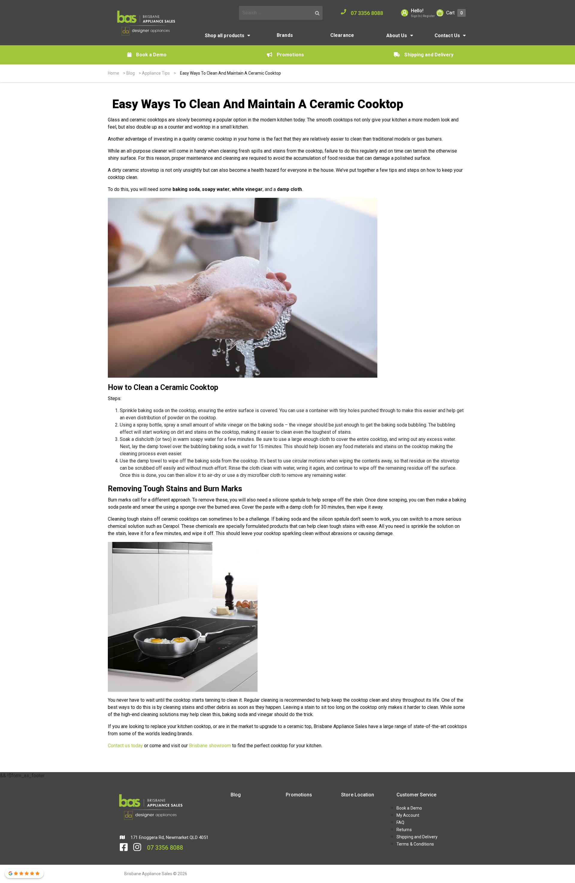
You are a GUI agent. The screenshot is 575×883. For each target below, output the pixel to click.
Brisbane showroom (210, 745)
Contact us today (125, 745)
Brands (285, 35)
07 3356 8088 (367, 13)
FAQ (400, 822)
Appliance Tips (156, 73)
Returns (404, 829)
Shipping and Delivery (428, 55)
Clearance (342, 35)
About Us (396, 35)
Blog (130, 73)
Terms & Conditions (415, 844)
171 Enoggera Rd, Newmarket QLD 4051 (168, 837)
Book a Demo (151, 55)
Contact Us (447, 35)
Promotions (290, 55)
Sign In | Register (423, 16)
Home (113, 73)
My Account (408, 815)
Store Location (357, 795)
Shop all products (225, 35)
